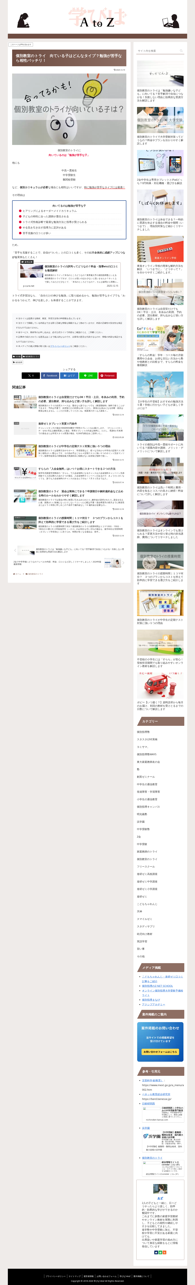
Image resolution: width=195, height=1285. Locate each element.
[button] (181, 50)
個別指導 (18, 362)
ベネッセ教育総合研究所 (156, 1094)
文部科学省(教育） (152, 1080)
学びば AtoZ (125, 1276)
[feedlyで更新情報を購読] (160, 1252)
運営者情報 (89, 1276)
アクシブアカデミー (153, 1004)
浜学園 (146, 1128)
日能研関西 (148, 1103)
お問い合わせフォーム (107, 1276)
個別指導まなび (151, 999)
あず (160, 1198)
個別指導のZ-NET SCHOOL (157, 986)
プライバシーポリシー (60, 346)
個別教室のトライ (32, 356)
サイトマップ (75, 1276)
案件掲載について (141, 1276)
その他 (18, 356)
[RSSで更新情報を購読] (164, 1252)
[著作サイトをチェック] (156, 1252)
